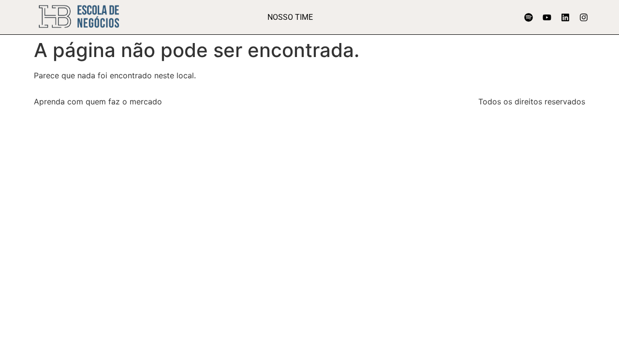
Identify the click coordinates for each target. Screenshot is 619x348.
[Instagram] (583, 17)
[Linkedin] (565, 17)
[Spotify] (528, 17)
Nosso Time (290, 17)
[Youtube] (547, 17)
